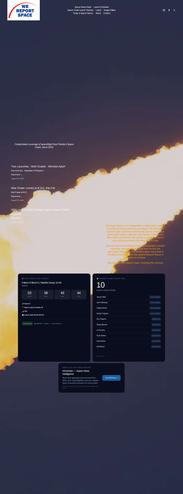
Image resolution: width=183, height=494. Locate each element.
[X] (174, 10)
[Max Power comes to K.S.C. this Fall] (27, 185)
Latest (98, 10)
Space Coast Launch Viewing (80, 10)
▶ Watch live (38, 324)
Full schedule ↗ (57, 324)
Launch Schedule (101, 7)
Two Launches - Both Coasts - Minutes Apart (38, 166)
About (98, 13)
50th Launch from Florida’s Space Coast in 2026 (40, 209)
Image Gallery (110, 10)
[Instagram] (164, 10)
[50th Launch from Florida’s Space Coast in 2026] (32, 207)
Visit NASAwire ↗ (111, 378)
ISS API (102, 356)
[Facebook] (169, 10)
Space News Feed (83, 7)
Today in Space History (83, 13)
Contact (106, 13)
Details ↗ (47, 324)
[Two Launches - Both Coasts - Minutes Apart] (31, 164)
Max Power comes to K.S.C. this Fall (33, 188)
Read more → (17, 174)
